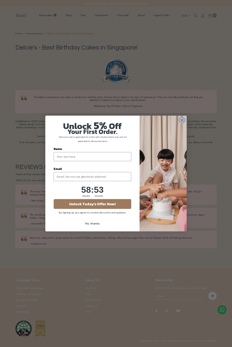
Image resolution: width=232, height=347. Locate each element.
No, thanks (92, 223)
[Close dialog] (182, 120)
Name (58, 149)
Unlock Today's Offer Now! (92, 204)
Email (58, 169)
